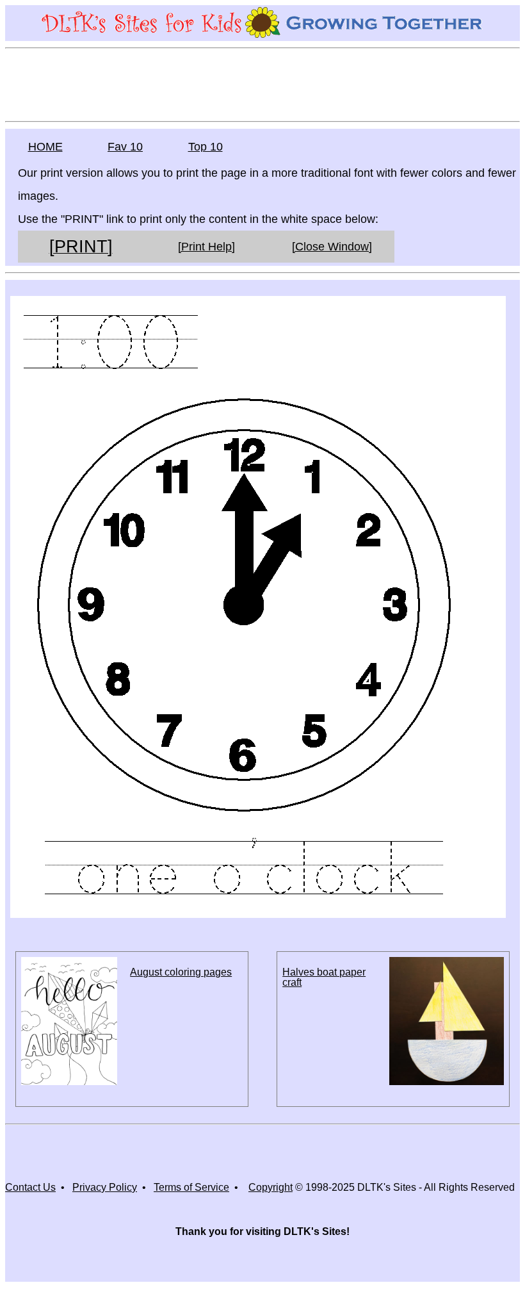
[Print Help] (206, 246)
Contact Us (30, 1187)
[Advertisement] (262, 84)
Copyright (270, 1187)
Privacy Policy (104, 1187)
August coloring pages (181, 972)
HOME (45, 146)
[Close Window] (332, 246)
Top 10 (205, 146)
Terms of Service (191, 1187)
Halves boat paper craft (324, 977)
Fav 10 (125, 146)
